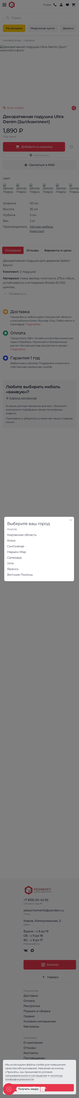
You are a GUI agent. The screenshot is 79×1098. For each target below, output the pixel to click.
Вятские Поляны (20, 574)
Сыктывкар (15, 546)
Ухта (10, 563)
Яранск (12, 569)
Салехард (14, 557)
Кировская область (22, 535)
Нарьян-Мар (16, 552)
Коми (11, 540)
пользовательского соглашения (26, 1075)
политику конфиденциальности (34, 1077)
